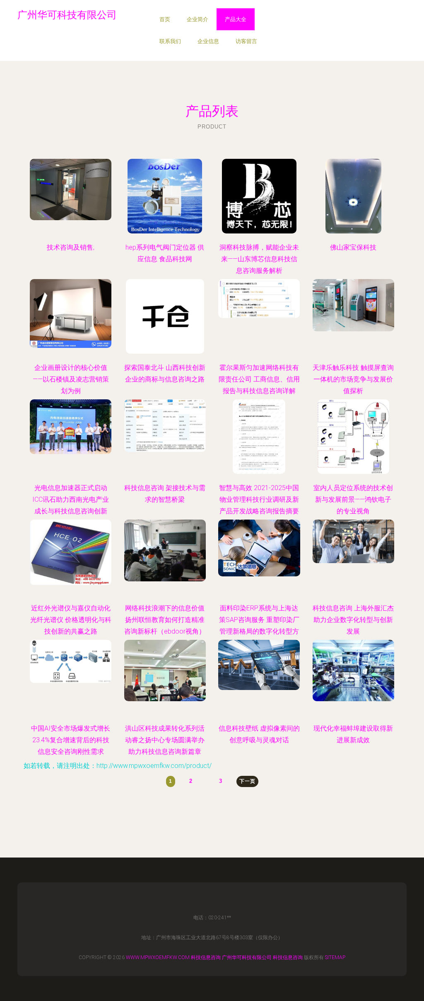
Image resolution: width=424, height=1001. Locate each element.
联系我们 (170, 41)
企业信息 (208, 41)
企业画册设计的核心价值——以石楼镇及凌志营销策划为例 (71, 379)
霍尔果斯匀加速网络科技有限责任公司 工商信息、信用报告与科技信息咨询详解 (259, 379)
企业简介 (197, 19)
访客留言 (246, 41)
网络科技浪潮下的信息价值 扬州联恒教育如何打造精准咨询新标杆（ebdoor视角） (164, 619)
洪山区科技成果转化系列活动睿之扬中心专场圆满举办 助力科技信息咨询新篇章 (165, 740)
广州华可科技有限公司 (247, 957)
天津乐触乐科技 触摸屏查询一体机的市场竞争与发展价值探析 (353, 379)
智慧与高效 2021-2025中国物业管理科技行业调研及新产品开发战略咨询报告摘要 (259, 499)
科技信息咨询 (206, 957)
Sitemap (335, 957)
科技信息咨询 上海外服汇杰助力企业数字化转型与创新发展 (353, 619)
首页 (164, 19)
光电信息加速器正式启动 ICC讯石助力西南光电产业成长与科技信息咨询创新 (70, 499)
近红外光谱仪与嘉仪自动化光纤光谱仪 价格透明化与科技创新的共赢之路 (70, 619)
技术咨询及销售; (70, 247)
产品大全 (235, 19)
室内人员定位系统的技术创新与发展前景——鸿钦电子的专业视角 (353, 499)
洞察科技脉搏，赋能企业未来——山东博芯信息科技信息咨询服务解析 (259, 259)
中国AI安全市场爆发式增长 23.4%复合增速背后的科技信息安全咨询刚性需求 (70, 740)
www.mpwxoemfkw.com (158, 957)
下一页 (247, 781)
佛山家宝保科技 (353, 247)
